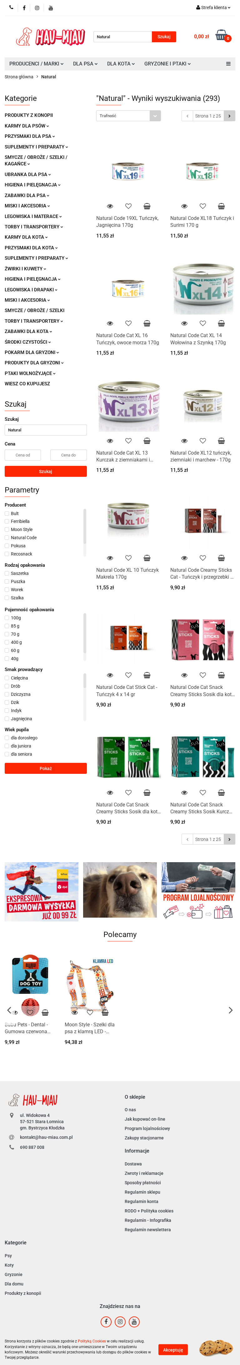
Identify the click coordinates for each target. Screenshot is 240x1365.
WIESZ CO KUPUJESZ (27, 384)
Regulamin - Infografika (148, 1220)
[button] (135, 1097)
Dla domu (14, 1283)
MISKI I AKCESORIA (26, 206)
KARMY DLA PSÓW (26, 126)
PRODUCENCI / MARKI (35, 64)
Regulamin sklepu (142, 1192)
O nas (130, 1109)
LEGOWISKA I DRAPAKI (30, 290)
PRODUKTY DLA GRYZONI (33, 363)
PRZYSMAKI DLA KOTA (30, 248)
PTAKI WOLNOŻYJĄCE (29, 373)
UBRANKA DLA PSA (26, 174)
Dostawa (133, 1163)
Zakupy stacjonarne (144, 1137)
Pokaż (46, 768)
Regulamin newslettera (148, 1229)
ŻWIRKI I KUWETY (24, 269)
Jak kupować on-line (145, 1119)
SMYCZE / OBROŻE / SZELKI (34, 310)
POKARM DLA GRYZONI (31, 352)
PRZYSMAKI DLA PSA (28, 136)
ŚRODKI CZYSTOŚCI (26, 342)
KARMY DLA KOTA (25, 237)
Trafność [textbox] (108, 115)
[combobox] (128, 115)
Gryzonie (13, 1274)
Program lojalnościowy (147, 1128)
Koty (9, 1265)
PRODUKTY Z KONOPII (29, 115)
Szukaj (45, 471)
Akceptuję (173, 1349)
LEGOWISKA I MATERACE (32, 216)
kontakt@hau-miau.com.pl (46, 1137)
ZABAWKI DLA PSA (26, 195)
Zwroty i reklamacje (144, 1173)
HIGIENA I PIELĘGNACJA (31, 185)
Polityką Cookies (92, 1341)
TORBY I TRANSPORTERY (33, 227)
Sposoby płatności (143, 1182)
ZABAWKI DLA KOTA (27, 331)
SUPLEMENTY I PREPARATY (35, 147)
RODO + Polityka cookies (149, 1210)
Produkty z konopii (23, 1293)
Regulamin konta (141, 1201)
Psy (8, 1255)
